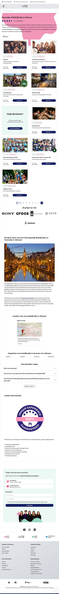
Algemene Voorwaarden (36, 573)
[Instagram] (29, 530)
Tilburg (32, 549)
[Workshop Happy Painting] (15, 145)
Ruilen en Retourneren (36, 569)
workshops (10, 29)
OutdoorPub (5, 565)
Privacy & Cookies (35, 561)
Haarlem (8, 356)
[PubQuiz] (15, 47)
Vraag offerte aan (35, 571)
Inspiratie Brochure (6, 569)
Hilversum (36, 356)
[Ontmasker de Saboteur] (43, 47)
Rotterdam (33, 553)
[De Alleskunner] (15, 80)
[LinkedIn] (34, 530)
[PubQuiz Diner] (43, 113)
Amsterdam (51, 356)
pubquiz (23, 29)
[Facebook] (24, 530)
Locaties (4, 567)
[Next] (42, 203)
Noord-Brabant (5, 551)
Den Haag (33, 555)
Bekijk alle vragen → (29, 386)
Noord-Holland (5, 547)
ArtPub (3, 561)
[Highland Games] (15, 177)
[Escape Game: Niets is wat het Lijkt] (43, 145)
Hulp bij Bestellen (35, 567)
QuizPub (4, 563)
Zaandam (22, 356)
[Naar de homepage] (29, 6)
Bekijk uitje (19, 67)
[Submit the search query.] (55, 10)
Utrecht (4, 549)
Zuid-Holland (5, 553)
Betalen (32, 565)
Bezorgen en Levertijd (36, 563)
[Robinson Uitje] (43, 80)
